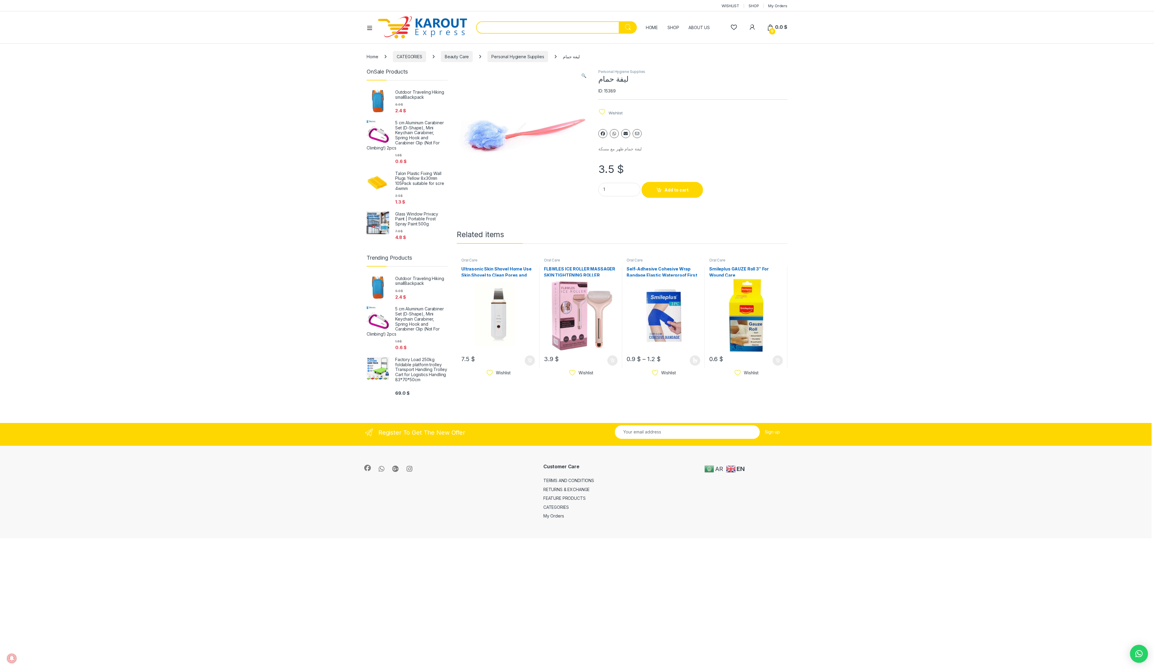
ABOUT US (699, 27)
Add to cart (676, 189)
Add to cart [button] (530, 360)
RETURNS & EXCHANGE (566, 489)
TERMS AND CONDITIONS (568, 480)
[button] (583, 75)
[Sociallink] (367, 468)
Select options (693, 360)
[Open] (372, 27)
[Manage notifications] (12, 658)
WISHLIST (730, 5)
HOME (652, 27)
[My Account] (752, 27)
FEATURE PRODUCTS (564, 498)
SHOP (754, 5)
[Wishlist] (733, 27)
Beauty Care (457, 56)
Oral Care (469, 260)
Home (372, 56)
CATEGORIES (409, 56)
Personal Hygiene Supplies (517, 56)
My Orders (777, 5)
